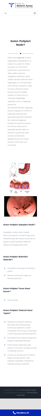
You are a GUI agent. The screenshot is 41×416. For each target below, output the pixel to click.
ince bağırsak (18, 58)
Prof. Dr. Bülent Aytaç (28, 390)
